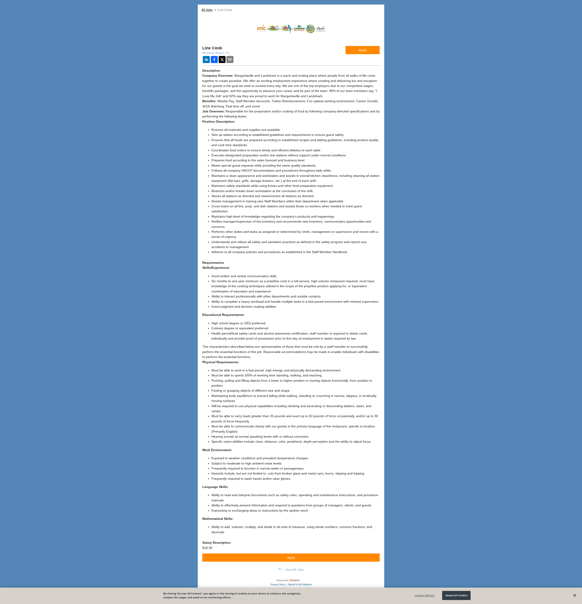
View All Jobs (294, 569)
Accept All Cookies (456, 595)
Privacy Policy (278, 584)
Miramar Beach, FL (216, 53)
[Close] (575, 595)
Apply (363, 50)
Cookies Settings (424, 595)
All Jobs (207, 10)
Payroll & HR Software (300, 584)
